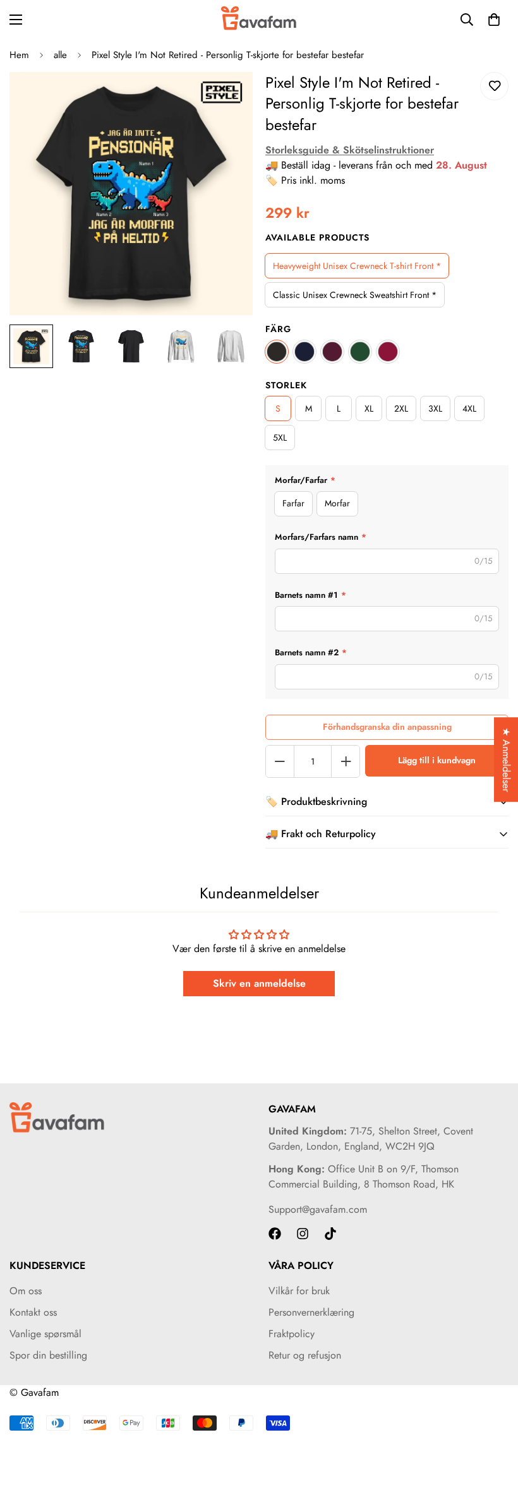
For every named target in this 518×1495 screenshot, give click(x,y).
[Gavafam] (259, 19)
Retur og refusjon (304, 1355)
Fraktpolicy (291, 1333)
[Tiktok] (330, 1233)
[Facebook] (274, 1233)
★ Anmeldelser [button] (506, 759)
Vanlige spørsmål (45, 1333)
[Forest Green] (360, 351)
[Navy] (304, 351)
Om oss (25, 1291)
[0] (494, 19)
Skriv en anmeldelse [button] (259, 983)
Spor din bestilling (48, 1355)
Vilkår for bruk (299, 1291)
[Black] (276, 351)
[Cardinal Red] (387, 351)
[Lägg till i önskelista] (494, 86)
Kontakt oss (33, 1312)
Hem (19, 55)
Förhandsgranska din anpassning (387, 726)
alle (60, 55)
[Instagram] (302, 1233)
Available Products (317, 237)
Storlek (286, 385)
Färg (278, 329)
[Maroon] (332, 351)
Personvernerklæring (311, 1312)
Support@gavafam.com (317, 1209)
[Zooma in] (226, 99)
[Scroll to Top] (493, 1426)
